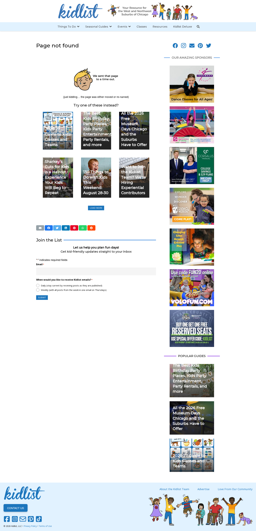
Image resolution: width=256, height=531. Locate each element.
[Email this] (40, 228)
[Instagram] (184, 46)
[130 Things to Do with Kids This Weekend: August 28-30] (96, 159)
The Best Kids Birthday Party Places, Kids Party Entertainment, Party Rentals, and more (97, 129)
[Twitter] (209, 46)
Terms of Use (45, 526)
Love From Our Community (235, 489)
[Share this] (49, 228)
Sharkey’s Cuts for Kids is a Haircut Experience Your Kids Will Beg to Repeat (57, 177)
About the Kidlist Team (174, 489)
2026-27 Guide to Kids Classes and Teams (189, 460)
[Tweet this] (57, 228)
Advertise (203, 489)
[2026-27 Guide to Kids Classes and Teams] (58, 114)
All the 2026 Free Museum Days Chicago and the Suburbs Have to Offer (134, 129)
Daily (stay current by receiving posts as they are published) (71, 285)
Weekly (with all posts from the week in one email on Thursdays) (74, 289)
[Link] (80, 11)
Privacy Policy (30, 526)
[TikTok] (39, 519)
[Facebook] (175, 46)
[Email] (192, 46)
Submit (42, 297)
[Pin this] (74, 228)
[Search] (198, 26)
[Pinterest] (200, 46)
